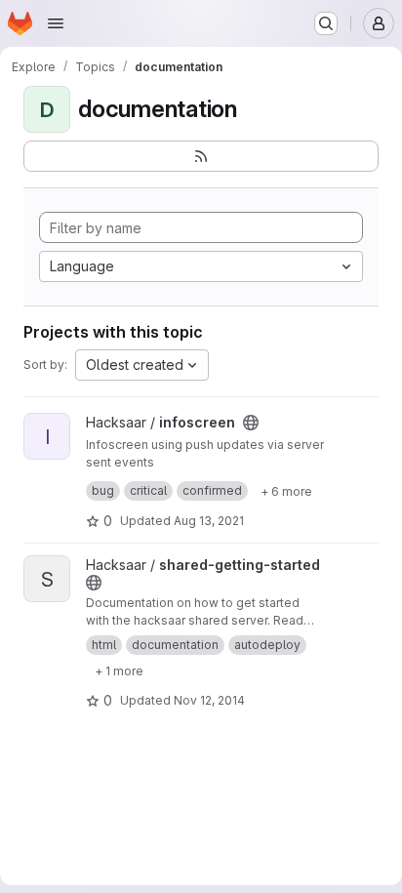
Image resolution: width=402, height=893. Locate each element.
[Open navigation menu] (55, 23)
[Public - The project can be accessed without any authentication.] (251, 422)
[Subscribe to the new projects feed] (201, 156)
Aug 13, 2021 (209, 520)
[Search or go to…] (326, 23)
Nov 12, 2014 (209, 700)
